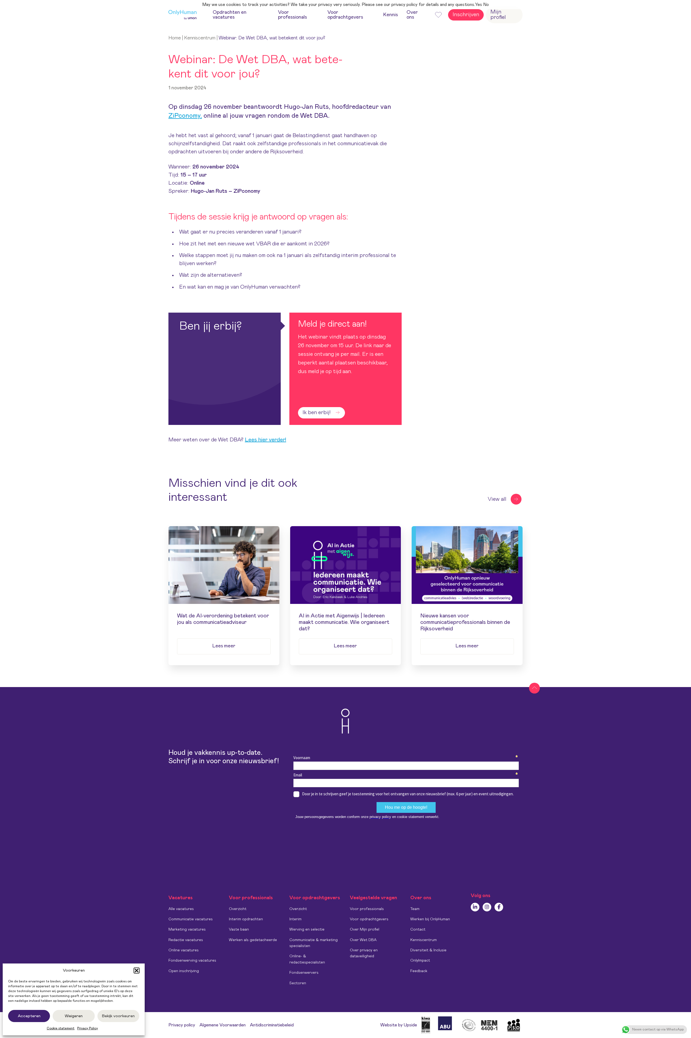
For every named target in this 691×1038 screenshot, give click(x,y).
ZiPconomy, (185, 116)
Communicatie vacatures (190, 919)
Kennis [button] (390, 14)
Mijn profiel (498, 14)
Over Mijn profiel (364, 929)
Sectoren (297, 983)
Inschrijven (466, 14)
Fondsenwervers (304, 973)
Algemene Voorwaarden (222, 1025)
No (486, 4)
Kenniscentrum (199, 38)
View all (497, 499)
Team (414, 909)
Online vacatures (183, 950)
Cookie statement (60, 1028)
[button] (136, 970)
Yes (478, 4)
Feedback (418, 971)
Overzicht (237, 909)
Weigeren (74, 1016)
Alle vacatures (181, 909)
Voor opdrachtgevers (369, 919)
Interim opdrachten (246, 919)
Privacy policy (181, 1025)
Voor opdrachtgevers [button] (345, 15)
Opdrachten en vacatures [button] (229, 15)
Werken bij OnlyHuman (430, 919)
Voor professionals (367, 909)
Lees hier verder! (265, 439)
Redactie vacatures (185, 940)
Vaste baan (239, 929)
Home (174, 38)
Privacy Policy (87, 1028)
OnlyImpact (420, 960)
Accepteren (29, 1016)
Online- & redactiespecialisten (307, 959)
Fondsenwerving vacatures (192, 960)
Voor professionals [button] (292, 15)
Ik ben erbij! (317, 412)
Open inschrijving (183, 971)
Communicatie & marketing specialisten (313, 943)
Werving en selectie (306, 929)
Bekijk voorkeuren (118, 1016)
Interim (295, 919)
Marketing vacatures (187, 929)
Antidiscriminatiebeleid (272, 1025)
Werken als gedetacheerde (253, 940)
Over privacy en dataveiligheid (364, 953)
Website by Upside (398, 1025)
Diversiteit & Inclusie (428, 950)
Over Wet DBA (363, 940)
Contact (417, 929)
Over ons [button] (412, 15)
